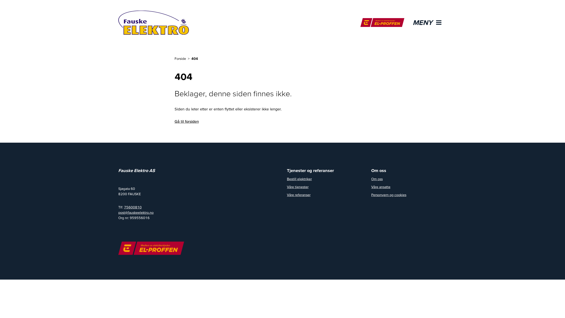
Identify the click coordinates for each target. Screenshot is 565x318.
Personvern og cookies (388, 195)
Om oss (377, 179)
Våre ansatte (380, 187)
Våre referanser (299, 195)
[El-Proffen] (382, 22)
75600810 (133, 207)
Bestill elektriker (299, 179)
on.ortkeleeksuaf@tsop (136, 212)
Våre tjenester (298, 187)
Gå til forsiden (187, 121)
